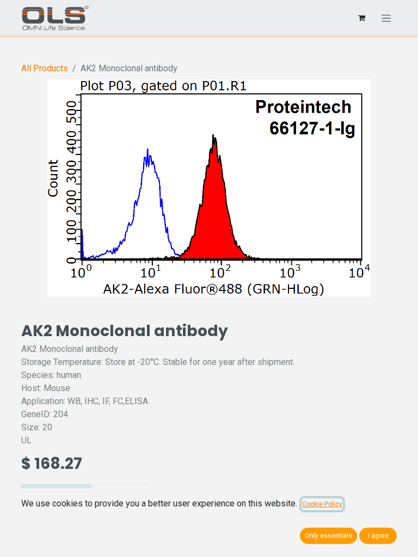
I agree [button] (378, 536)
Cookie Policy (322, 504)
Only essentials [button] (328, 536)
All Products (44, 68)
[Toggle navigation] (386, 18)
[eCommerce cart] (361, 18)
